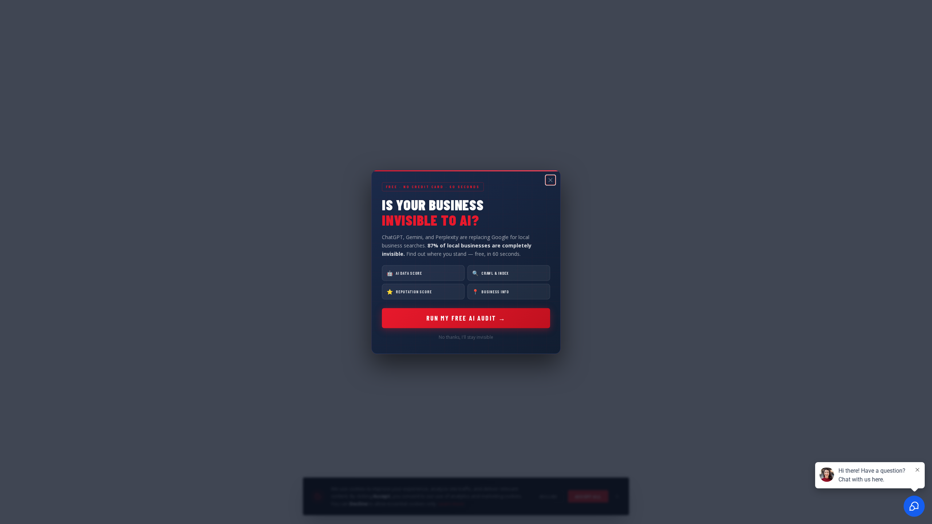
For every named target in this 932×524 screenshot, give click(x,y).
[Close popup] (550, 180)
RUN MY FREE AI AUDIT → (466, 318)
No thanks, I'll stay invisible (466, 337)
